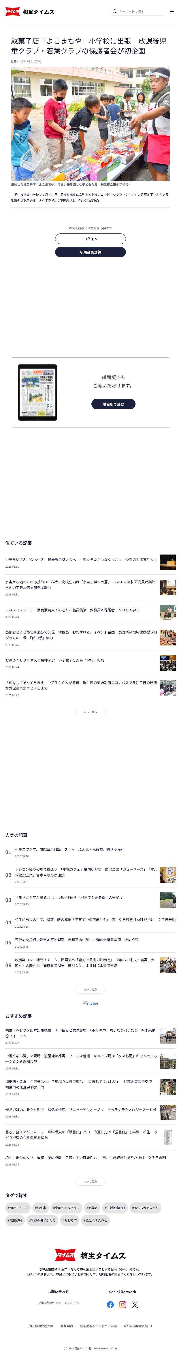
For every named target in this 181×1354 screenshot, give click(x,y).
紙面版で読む (113, 404)
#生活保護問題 (115, 1208)
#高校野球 (15, 1220)
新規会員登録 (90, 252)
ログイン (90, 238)
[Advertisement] (90, 309)
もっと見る (90, 712)
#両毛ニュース (18, 1208)
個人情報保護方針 (41, 1326)
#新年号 (92, 1208)
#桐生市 (40, 1208)
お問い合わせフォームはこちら (58, 1302)
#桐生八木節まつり (145, 1208)
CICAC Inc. (113, 1348)
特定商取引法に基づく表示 (98, 1326)
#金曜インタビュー (66, 1208)
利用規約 (66, 1326)
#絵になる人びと (95, 1220)
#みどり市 (70, 1220)
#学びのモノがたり (42, 1220)
